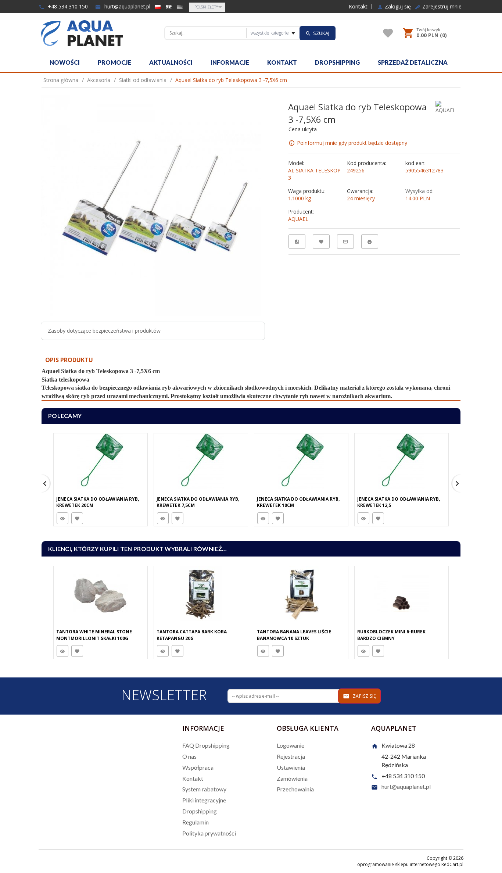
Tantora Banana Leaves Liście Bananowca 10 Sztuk (294, 635)
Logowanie (290, 745)
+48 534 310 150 (67, 6)
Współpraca (198, 767)
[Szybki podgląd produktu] (62, 518)
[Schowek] (388, 33)
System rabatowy (204, 789)
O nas (189, 756)
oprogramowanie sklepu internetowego (398, 864)
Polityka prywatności (209, 833)
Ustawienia (291, 767)
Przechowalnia (295, 789)
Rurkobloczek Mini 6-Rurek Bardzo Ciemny (391, 635)
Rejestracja (291, 756)
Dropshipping (337, 62)
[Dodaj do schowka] (77, 518)
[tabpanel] (251, 384)
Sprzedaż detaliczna (413, 62)
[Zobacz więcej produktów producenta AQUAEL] (447, 106)
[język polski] (158, 6)
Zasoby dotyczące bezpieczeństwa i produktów (104, 330)
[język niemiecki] (180, 6)
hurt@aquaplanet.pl (126, 6)
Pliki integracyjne (204, 800)
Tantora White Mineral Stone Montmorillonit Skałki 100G (94, 635)
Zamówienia (292, 778)
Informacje (230, 62)
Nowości (65, 62)
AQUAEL (298, 218)
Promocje (114, 62)
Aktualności (171, 62)
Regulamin (195, 822)
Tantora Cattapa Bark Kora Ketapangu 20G (192, 635)
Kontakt (358, 6)
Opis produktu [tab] (69, 360)
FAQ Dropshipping (206, 745)
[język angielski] (169, 6)
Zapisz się (363, 696)
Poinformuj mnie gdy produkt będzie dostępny (352, 142)
